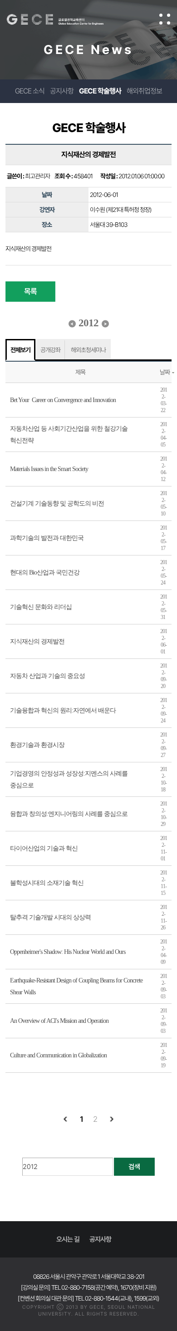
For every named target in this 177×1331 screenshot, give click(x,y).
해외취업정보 (144, 91)
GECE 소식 (29, 91)
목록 (30, 291)
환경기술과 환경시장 (37, 745)
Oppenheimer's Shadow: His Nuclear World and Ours (67, 951)
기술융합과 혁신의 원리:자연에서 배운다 (63, 710)
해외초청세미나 (88, 350)
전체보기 (20, 350)
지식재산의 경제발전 (37, 641)
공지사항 (62, 91)
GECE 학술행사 (100, 91)
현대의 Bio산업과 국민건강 (44, 572)
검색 (134, 1167)
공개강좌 (50, 350)
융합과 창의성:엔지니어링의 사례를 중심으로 (69, 813)
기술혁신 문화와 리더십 (41, 607)
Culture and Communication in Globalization (58, 1055)
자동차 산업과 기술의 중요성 (47, 676)
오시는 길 (67, 1239)
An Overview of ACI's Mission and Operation (59, 1020)
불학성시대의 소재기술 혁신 (47, 882)
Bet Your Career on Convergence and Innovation (63, 400)
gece (64, 19)
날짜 (165, 372)
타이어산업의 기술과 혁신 (44, 848)
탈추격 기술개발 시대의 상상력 (50, 917)
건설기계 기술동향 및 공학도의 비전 (57, 503)
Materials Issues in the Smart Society (49, 469)
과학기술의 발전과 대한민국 (47, 538)
